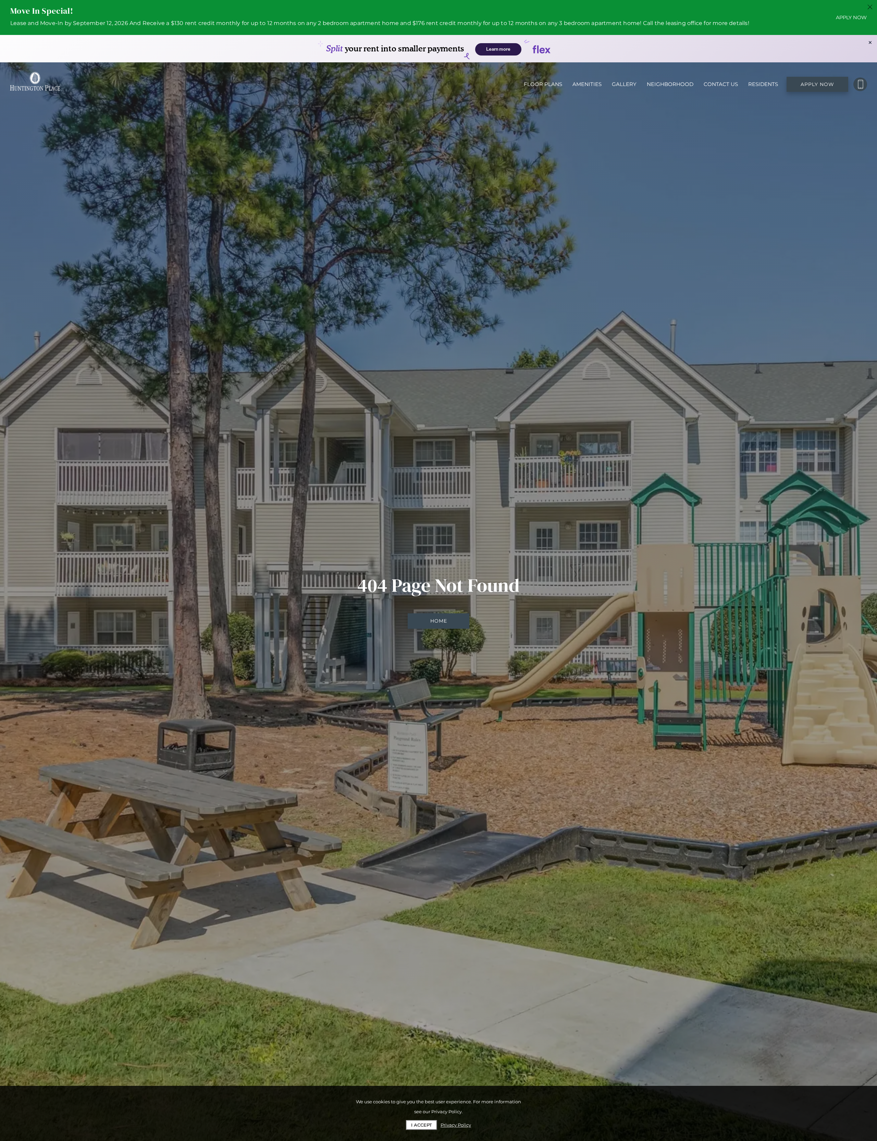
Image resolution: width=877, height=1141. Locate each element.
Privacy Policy (456, 1125)
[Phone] (860, 84)
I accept (421, 1125)
